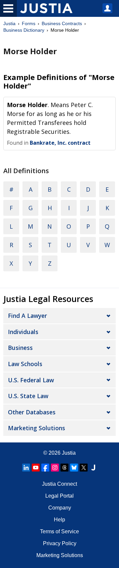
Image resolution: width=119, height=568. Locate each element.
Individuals (23, 332)
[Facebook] (45, 468)
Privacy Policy (59, 543)
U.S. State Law (28, 396)
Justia (9, 23)
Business (20, 348)
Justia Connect (59, 484)
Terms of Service (59, 531)
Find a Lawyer (27, 316)
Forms (28, 23)
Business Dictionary (23, 30)
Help (59, 519)
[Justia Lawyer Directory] (93, 468)
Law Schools (25, 364)
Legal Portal (59, 496)
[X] (84, 468)
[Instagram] (55, 468)
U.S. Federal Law (31, 380)
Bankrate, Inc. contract (60, 142)
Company (59, 508)
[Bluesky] (74, 468)
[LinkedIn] (26, 468)
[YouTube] (36, 468)
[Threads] (64, 468)
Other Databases (32, 412)
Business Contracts (62, 23)
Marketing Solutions (36, 428)
